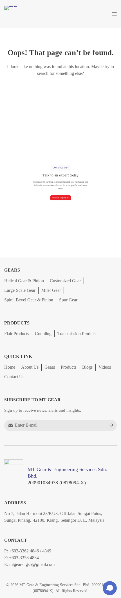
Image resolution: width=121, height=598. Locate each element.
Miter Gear (51, 290)
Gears (49, 367)
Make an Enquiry (59, 198)
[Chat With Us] (110, 588)
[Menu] (114, 14)
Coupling (43, 333)
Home (9, 367)
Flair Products (16, 333)
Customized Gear (65, 280)
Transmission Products (77, 333)
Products (68, 367)
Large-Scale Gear (19, 290)
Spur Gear (68, 299)
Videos (104, 367)
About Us (30, 367)
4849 (46, 550)
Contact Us (14, 376)
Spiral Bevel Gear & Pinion (28, 299)
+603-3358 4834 (24, 557)
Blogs (87, 367)
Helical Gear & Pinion (24, 280)
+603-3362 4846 (24, 550)
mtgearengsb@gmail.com (32, 564)
